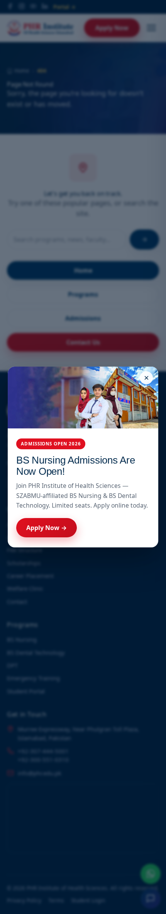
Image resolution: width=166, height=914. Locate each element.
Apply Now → (46, 527)
